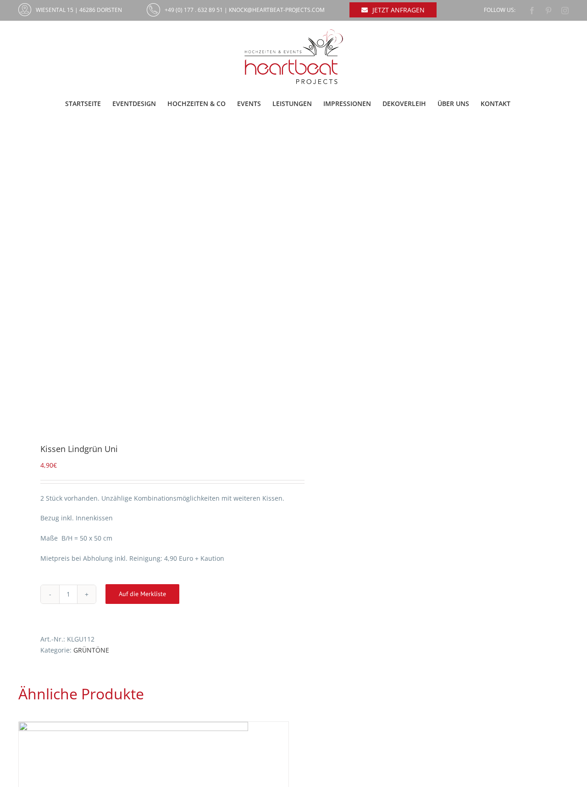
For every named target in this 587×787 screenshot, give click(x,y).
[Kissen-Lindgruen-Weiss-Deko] (150, 279)
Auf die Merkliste (142, 594)
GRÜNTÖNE (91, 650)
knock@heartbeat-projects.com (277, 10)
